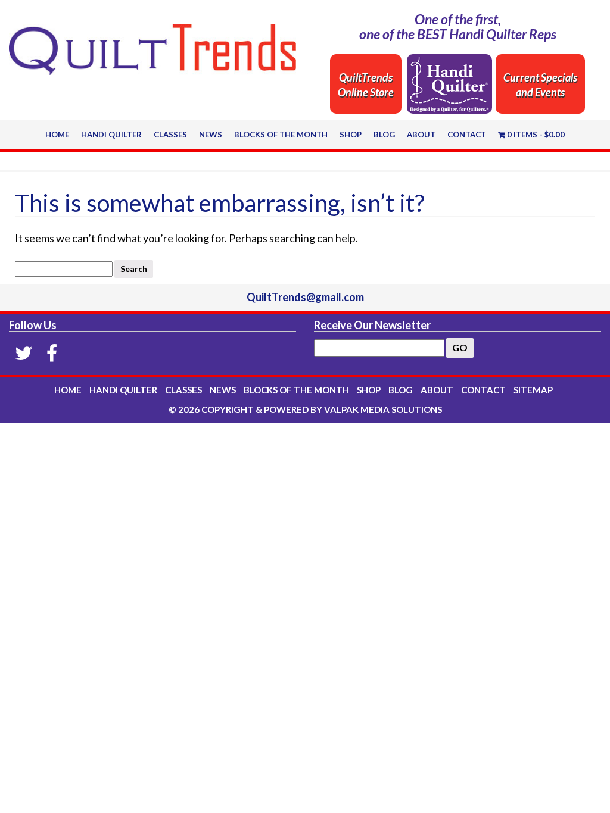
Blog (384, 134)
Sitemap (533, 389)
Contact (466, 134)
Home (57, 134)
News (210, 134)
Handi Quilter (111, 134)
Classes (170, 134)
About (421, 134)
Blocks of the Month (281, 134)
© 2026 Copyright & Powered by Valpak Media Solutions (305, 409)
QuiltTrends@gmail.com (305, 297)
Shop (351, 134)
